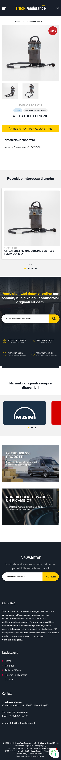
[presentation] (29, 264)
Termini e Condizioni (37, 753)
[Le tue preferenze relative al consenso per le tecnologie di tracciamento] (56, 755)
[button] (25, 268)
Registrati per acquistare (32, 128)
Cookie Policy (21, 753)
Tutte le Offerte (13, 670)
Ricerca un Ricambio (16, 674)
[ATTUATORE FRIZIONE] (30, 52)
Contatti (9, 679)
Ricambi (9, 665)
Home (17, 21)
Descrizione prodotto (20, 140)
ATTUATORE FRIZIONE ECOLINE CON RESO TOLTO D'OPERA (29, 252)
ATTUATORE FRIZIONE (32, 21)
